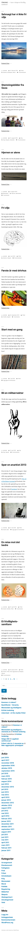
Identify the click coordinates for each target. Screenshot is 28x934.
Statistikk (12, 140)
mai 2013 (5, 795)
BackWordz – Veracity (10, 705)
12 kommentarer (21, 140)
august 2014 (6, 781)
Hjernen (5, 72)
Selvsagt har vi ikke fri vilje (13, 16)
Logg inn (4, 915)
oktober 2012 (6, 805)
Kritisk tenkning (7, 710)
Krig (21, 138)
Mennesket (5, 193)
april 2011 (5, 842)
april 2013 (5, 797)
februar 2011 (6, 848)
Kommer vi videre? (8, 702)
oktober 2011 (6, 827)
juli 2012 (4, 811)
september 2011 (7, 829)
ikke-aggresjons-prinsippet (16, 671)
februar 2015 (6, 779)
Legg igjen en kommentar (9, 380)
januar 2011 (5, 850)
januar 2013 (6, 800)
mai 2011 (4, 840)
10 (14, 679)
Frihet (22, 70)
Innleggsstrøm (7, 917)
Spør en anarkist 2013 (13, 464)
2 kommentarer (15, 452)
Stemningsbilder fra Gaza (12, 86)
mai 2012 (5, 813)
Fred (3, 871)
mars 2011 (5, 845)
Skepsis (7, 140)
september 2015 (8, 771)
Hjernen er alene (10, 152)
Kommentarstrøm (8, 920)
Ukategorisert (6, 897)
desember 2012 (7, 803)
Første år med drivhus (13, 270)
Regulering (5, 889)
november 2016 (7, 763)
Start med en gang (11, 329)
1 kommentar (6, 195)
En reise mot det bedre (10, 544)
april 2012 (5, 816)
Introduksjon (6, 876)
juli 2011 (4, 834)
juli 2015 (4, 773)
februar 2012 (6, 819)
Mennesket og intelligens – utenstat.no (12, 731)
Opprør (8, 317)
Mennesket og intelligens (11, 708)
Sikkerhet (5, 892)
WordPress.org (7, 922)
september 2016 (8, 765)
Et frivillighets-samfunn (9, 623)
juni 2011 (4, 837)
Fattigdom (5, 868)
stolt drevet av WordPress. (12, 930)
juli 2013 (4, 789)
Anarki (4, 529)
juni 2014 (5, 784)
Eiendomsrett (6, 865)
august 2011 (6, 832)
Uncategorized (7, 900)
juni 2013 (5, 792)
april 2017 (5, 760)
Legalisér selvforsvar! (10, 740)
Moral (14, 72)
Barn (8, 529)
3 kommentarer (22, 72)
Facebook (14, 489)
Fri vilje (5, 207)
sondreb (5, 70)
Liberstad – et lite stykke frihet (13, 713)
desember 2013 (7, 787)
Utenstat (4, 2)
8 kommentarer (18, 258)
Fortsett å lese (6, 63)
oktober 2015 (6, 768)
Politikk (4, 886)
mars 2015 (5, 776)
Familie (4, 317)
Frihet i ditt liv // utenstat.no (12, 743)
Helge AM (5, 739)
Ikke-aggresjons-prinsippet (12, 745)
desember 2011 (7, 824)
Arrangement (6, 863)
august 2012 (6, 808)
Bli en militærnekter (12, 392)
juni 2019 (5, 757)
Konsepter (9, 72)
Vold (3, 902)
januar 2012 (6, 821)
